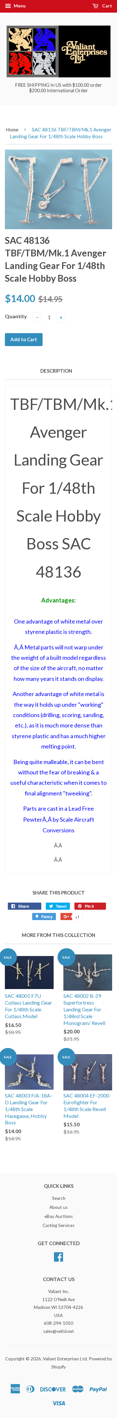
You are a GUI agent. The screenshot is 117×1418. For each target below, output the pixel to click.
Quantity (16, 316)
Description (56, 371)
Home (12, 129)
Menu (19, 5)
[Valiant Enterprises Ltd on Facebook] (58, 1256)
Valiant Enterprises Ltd (65, 1358)
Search (58, 1198)
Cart (106, 5)
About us (58, 1207)
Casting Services (58, 1225)
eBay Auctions (59, 1216)
